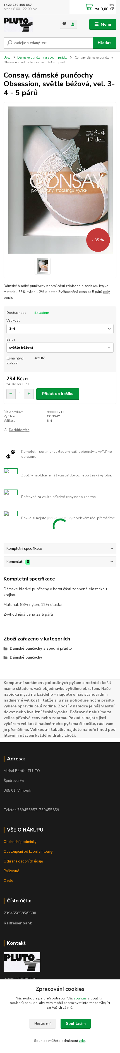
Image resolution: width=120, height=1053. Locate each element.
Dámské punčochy (26, 657)
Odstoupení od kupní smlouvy (28, 851)
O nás (8, 880)
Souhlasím (76, 1023)
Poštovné (11, 871)
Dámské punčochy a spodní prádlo (42, 58)
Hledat (104, 42)
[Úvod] (27, 24)
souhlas (80, 998)
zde (82, 1040)
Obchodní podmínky (20, 841)
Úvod (7, 58)
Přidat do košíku (57, 393)
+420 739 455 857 (18, 5)
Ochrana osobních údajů (23, 861)
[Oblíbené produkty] (64, 24)
